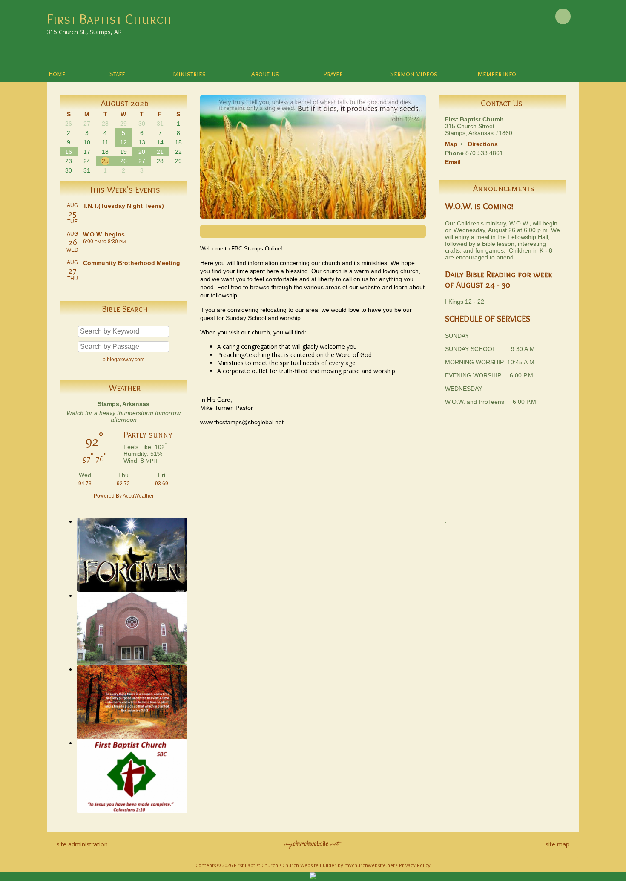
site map (557, 844)
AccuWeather (138, 496)
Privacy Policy (415, 865)
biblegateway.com (123, 360)
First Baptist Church (109, 19)
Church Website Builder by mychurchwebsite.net (338, 865)
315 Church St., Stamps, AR (84, 32)
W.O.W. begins (104, 234)
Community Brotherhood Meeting (131, 262)
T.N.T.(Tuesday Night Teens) (123, 205)
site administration (82, 844)
